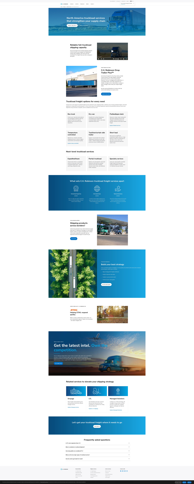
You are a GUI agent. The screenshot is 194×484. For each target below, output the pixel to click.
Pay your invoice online (78, 475)
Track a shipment (112, 1)
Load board (123, 1)
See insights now (58, 363)
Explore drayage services (73, 407)
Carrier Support (107, 477)
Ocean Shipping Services (93, 475)
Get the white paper (106, 284)
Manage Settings (178, 482)
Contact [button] (92, 3)
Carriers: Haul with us (84, 25)
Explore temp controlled (73, 143)
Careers (76, 477)
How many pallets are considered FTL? (74, 451)
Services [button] (71, 3)
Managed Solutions (93, 474)
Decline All (189, 482)
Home (61, 6)
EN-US (132, 1)
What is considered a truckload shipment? (75, 447)
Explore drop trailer (106, 94)
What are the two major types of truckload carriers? (78, 454)
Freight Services (69, 6)
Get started (73, 238)
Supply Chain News (78, 474)
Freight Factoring (107, 475)
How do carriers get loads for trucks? (74, 458)
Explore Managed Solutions (116, 410)
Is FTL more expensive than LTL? (73, 443)
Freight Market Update (78, 472)
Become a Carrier (107, 471)
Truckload (91, 477)
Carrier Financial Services (108, 474)
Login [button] (127, 1)
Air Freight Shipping (93, 471)
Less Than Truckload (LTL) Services (95, 472)
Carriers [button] (76, 3)
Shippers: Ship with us (72, 25)
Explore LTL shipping (93, 408)
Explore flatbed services (115, 125)
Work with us (97, 426)
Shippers (64, 6)
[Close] (133, 3)
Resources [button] (82, 3)
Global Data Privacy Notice (44, 482)
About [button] (87, 3)
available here (123, 4)
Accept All (184, 482)
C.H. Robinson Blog (78, 471)
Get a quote (118, 1)
